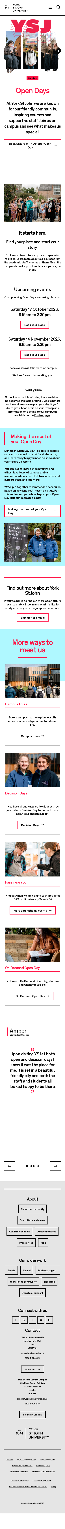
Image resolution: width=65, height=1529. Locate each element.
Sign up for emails (33, 617)
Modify (53, 1487)
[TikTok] (32, 1320)
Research (49, 1281)
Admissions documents (19, 1471)
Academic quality (43, 1466)
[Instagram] (24, 1320)
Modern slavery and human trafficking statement (28, 1487)
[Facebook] (15, 1320)
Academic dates (46, 1231)
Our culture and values (32, 1220)
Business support (48, 1270)
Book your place (34, 325)
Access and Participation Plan (43, 1471)
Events (11, 1270)
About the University (32, 1209)
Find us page (42, 415)
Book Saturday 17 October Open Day (30, 145)
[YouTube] (40, 1320)
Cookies (9, 1460)
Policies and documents (26, 1460)
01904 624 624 (32, 1357)
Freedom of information (20, 1481)
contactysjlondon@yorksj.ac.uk (32, 1398)
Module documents (47, 1460)
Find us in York (32, 1369)
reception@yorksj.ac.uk (32, 1353)
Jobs (43, 1242)
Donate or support (32, 1293)
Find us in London (32, 1414)
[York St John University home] (16, 8)
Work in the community (23, 1281)
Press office (26, 1242)
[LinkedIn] (49, 1320)
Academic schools (19, 1231)
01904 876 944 (33, 1403)
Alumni (27, 1270)
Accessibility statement (41, 1481)
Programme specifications (22, 1466)
